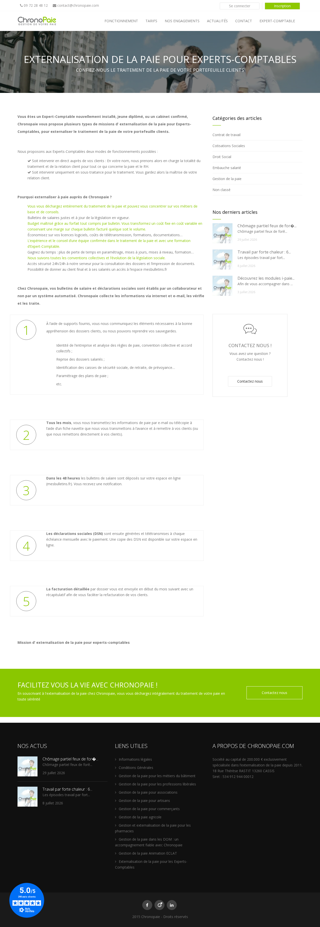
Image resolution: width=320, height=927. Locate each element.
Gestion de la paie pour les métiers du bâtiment (157, 775)
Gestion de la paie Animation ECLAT (148, 853)
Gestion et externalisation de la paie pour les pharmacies (153, 828)
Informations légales (135, 759)
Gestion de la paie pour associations (148, 792)
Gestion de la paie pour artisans (144, 800)
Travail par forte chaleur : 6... (264, 252)
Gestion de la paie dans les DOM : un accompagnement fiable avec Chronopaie (148, 842)
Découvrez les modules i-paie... (266, 278)
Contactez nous (250, 381)
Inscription (282, 5)
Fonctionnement (121, 20)
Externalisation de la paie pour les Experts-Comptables (151, 864)
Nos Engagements (182, 20)
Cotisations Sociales (228, 145)
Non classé (221, 189)
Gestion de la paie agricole (140, 817)
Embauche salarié (226, 167)
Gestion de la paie (227, 178)
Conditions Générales (136, 767)
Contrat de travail (226, 134)
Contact (243, 20)
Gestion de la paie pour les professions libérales (157, 784)
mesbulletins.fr (155, 269)
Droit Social (221, 156)
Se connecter (239, 5)
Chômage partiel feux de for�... (267, 226)
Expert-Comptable (277, 20)
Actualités (217, 20)
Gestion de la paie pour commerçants (149, 808)
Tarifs (151, 20)
